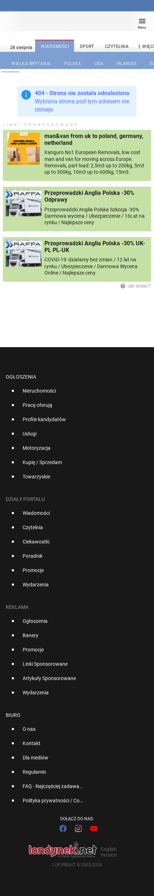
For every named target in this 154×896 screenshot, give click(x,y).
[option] (74, 394)
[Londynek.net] (74, 24)
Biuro (13, 715)
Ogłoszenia (21, 377)
